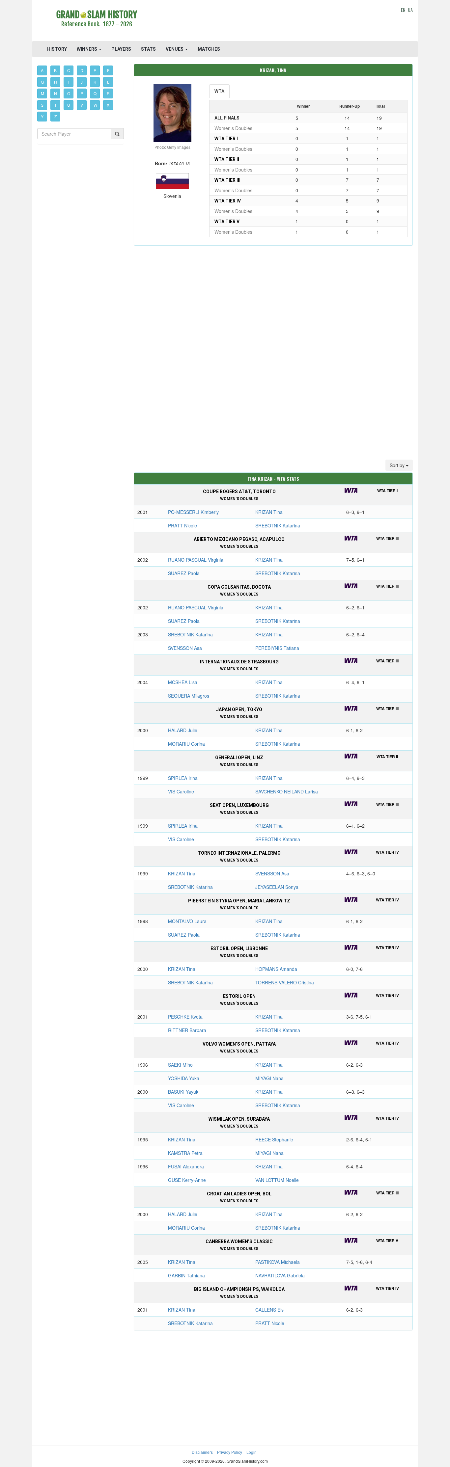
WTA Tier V (226, 221)
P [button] (81, 93)
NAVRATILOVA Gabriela (280, 1275)
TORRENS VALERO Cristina (284, 982)
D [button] (81, 70)
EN (403, 9)
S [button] (42, 105)
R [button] (108, 93)
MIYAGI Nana (269, 1078)
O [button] (68, 93)
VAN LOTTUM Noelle (277, 1180)
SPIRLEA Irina (183, 778)
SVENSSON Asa (185, 648)
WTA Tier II (226, 159)
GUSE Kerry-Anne (187, 1180)
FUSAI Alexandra (186, 1166)
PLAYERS (121, 49)
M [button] (42, 93)
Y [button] (42, 116)
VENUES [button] (175, 49)
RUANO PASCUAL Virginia (195, 559)
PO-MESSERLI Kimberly (193, 512)
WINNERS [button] (87, 49)
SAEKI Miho (180, 1064)
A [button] (42, 70)
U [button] (68, 105)
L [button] (108, 82)
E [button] (95, 70)
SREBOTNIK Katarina (277, 525)
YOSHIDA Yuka (183, 1078)
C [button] (68, 70)
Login (251, 1452)
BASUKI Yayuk (183, 1091)
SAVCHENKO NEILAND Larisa (286, 791)
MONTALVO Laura (187, 921)
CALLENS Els (269, 1309)
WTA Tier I (226, 138)
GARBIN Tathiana (186, 1275)
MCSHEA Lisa (182, 682)
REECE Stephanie (274, 1139)
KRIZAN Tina (269, 512)
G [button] (42, 82)
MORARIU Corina (186, 743)
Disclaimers (202, 1452)
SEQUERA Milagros (188, 695)
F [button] (108, 70)
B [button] (55, 70)
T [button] (55, 105)
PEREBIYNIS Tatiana (277, 648)
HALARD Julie (182, 730)
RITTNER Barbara (187, 1030)
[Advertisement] (273, 21)
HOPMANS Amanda (276, 969)
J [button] (82, 82)
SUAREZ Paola (184, 573)
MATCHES (209, 49)
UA (410, 9)
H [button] (55, 82)
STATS (148, 49)
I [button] (68, 82)
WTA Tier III (227, 180)
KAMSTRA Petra (185, 1153)
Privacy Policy (229, 1452)
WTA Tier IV (227, 200)
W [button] (95, 105)
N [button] (55, 93)
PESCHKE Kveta (185, 1016)
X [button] (108, 105)
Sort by (398, 465)
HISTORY (57, 49)
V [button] (81, 105)
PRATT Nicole (182, 525)
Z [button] (55, 116)
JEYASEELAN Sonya (276, 887)
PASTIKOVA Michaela (277, 1262)
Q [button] (95, 93)
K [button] (95, 82)
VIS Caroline (181, 791)
